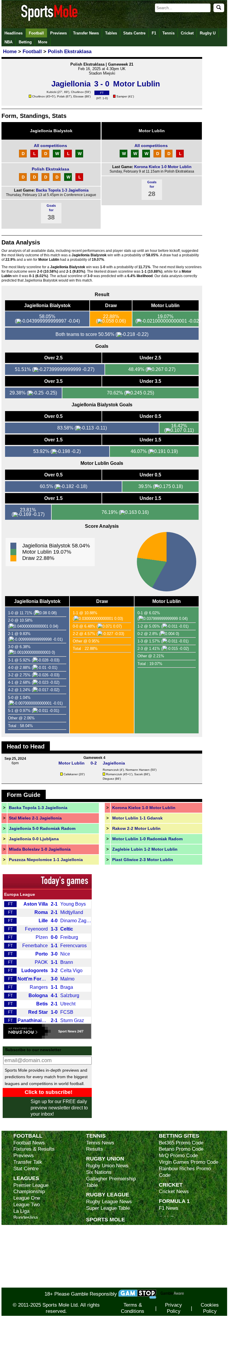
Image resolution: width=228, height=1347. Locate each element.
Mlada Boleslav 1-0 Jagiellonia (40, 849)
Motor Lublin (152, 130)
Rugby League (107, 1194)
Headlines (13, 33)
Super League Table (108, 1208)
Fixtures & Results (34, 1149)
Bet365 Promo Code (181, 1143)
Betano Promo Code (181, 1149)
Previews (58, 33)
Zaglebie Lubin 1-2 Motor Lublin (145, 849)
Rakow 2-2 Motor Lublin (136, 828)
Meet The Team (103, 1246)
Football (36, 33)
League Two (26, 1204)
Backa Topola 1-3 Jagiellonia (62, 190)
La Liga (21, 1211)
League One (26, 1198)
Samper (121, 96)
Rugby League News (109, 1201)
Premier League (30, 1185)
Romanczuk (111, 769)
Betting (25, 42)
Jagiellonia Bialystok (51, 130)
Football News (29, 1143)
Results (94, 1149)
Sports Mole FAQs (106, 1239)
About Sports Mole (106, 1226)
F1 (154, 33)
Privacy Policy (173, 1308)
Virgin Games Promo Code (188, 1162)
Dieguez (108, 778)
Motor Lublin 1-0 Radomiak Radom (147, 838)
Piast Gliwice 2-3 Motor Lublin (142, 859)
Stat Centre (26, 1168)
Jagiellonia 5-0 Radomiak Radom (42, 828)
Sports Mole (105, 1219)
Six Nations (99, 1172)
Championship (29, 1191)
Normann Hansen (138, 769)
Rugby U (208, 33)
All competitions (50, 145)
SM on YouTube (103, 1284)
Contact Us (98, 1252)
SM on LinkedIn (103, 1277)
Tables (111, 33)
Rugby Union (105, 1158)
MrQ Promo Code (178, 1155)
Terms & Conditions (132, 1308)
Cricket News (174, 1191)
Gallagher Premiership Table (111, 1182)
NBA (8, 42)
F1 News (168, 1208)
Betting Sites (179, 1136)
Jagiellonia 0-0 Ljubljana (34, 838)
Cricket (187, 33)
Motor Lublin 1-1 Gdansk (137, 818)
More (42, 42)
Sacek (138, 774)
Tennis (168, 33)
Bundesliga (25, 1217)
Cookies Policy (210, 1308)
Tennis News (100, 1143)
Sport (62, 1031)
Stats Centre (134, 33)
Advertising (98, 1233)
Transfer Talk (27, 1162)
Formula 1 (174, 1201)
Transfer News (86, 33)
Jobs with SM (101, 1268)
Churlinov (77, 92)
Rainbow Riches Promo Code (185, 1172)
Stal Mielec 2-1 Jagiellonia (35, 818)
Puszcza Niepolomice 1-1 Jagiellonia (46, 859)
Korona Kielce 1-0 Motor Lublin (162, 167)
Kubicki (51, 92)
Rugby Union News (107, 1165)
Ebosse (78, 96)
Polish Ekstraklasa (50, 169)
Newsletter (98, 1259)
